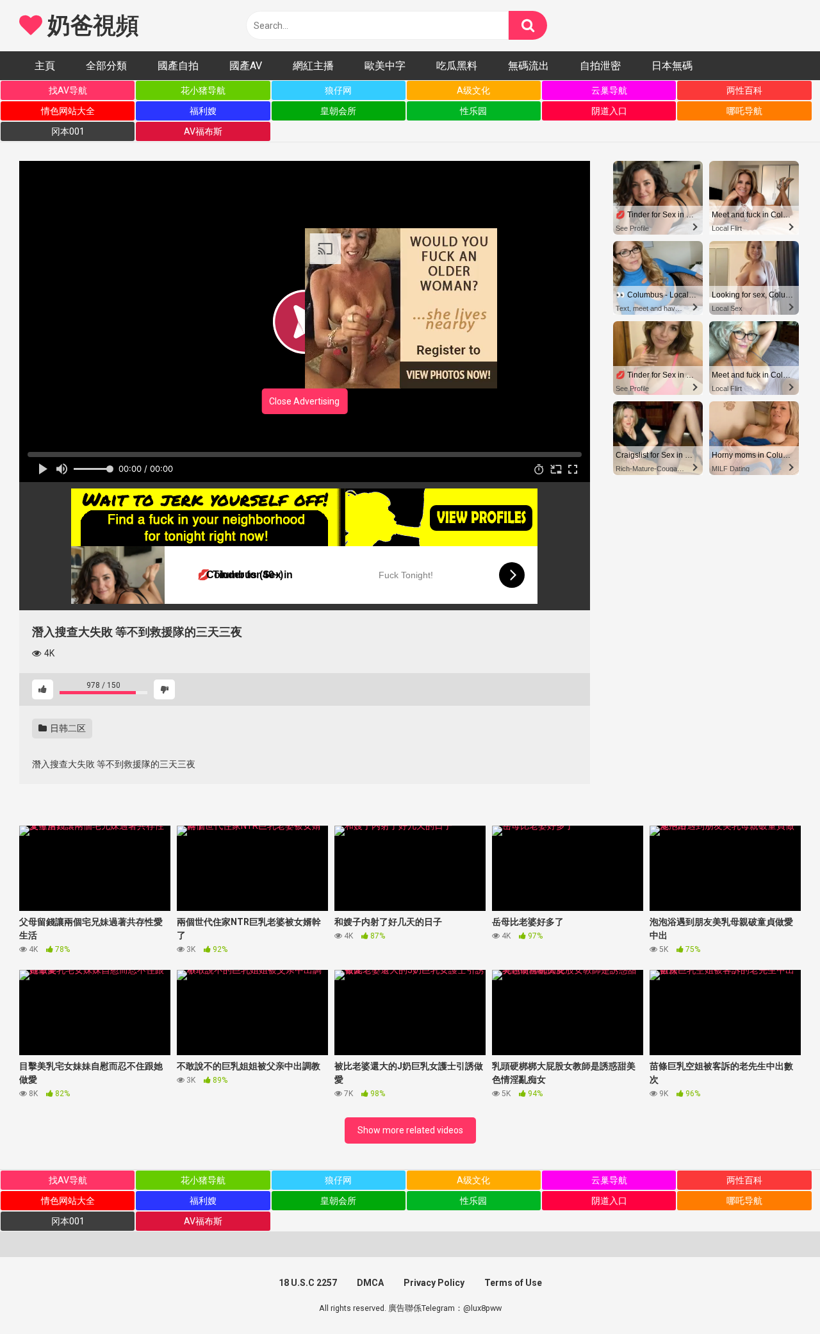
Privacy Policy (434, 1283)
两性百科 (744, 90)
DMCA (370, 1283)
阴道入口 (609, 111)
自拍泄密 (600, 66)
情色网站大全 (68, 111)
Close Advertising (304, 401)
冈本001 (68, 131)
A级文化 (473, 90)
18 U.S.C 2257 (308, 1283)
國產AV (245, 66)
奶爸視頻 (90, 25)
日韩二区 (67, 728)
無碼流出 (528, 66)
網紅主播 (313, 66)
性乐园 (473, 111)
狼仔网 (338, 90)
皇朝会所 (338, 111)
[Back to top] (777, 1295)
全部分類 (106, 66)
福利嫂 (203, 111)
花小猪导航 (203, 90)
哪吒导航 (744, 111)
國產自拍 (178, 66)
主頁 (45, 66)
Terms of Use (513, 1283)
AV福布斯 (203, 131)
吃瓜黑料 (456, 66)
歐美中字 (385, 66)
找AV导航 (68, 90)
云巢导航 (609, 90)
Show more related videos (410, 1130)
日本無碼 (672, 66)
